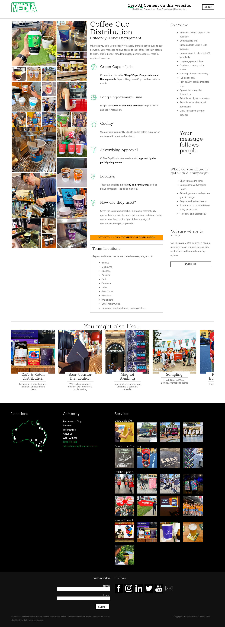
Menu (208, 7)
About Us (67, 433)
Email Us (190, 264)
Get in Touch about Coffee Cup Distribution (126, 237)
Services (67, 425)
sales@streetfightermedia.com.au (80, 446)
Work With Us (70, 438)
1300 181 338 (70, 442)
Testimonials (69, 429)
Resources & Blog (72, 421)
